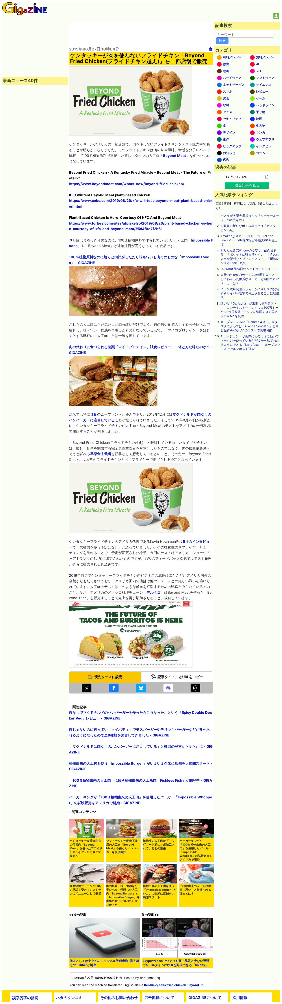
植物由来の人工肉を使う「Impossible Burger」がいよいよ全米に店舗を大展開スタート (159, 891)
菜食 (93, 414)
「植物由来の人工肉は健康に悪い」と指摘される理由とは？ (195, 889)
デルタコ (154, 592)
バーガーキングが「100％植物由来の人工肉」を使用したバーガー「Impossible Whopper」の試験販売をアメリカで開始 (196, 850)
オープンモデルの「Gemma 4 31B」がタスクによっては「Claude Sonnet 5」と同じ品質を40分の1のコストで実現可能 (249, 326)
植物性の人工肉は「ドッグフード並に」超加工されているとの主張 (158, 844)
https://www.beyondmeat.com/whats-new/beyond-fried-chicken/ (126, 184)
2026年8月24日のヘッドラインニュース (249, 269)
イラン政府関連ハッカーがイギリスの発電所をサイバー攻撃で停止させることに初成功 (250, 293)
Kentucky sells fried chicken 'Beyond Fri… (175, 985)
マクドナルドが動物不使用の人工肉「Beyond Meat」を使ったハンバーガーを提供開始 (122, 846)
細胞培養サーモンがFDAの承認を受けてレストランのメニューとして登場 (85, 889)
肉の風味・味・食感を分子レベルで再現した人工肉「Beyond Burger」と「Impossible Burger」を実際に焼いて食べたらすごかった (123, 895)
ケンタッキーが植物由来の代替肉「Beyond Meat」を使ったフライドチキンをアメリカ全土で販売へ (86, 848)
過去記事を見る (247, 185)
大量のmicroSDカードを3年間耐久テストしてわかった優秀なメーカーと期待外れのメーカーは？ (250, 279)
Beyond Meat (174, 155)
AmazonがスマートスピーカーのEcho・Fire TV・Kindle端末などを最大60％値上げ (249, 240)
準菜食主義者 (100, 454)
